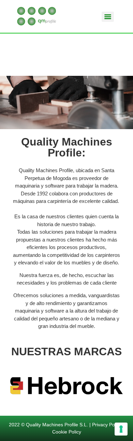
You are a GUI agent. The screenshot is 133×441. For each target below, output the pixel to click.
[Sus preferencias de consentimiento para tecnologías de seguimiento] (121, 429)
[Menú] (108, 17)
